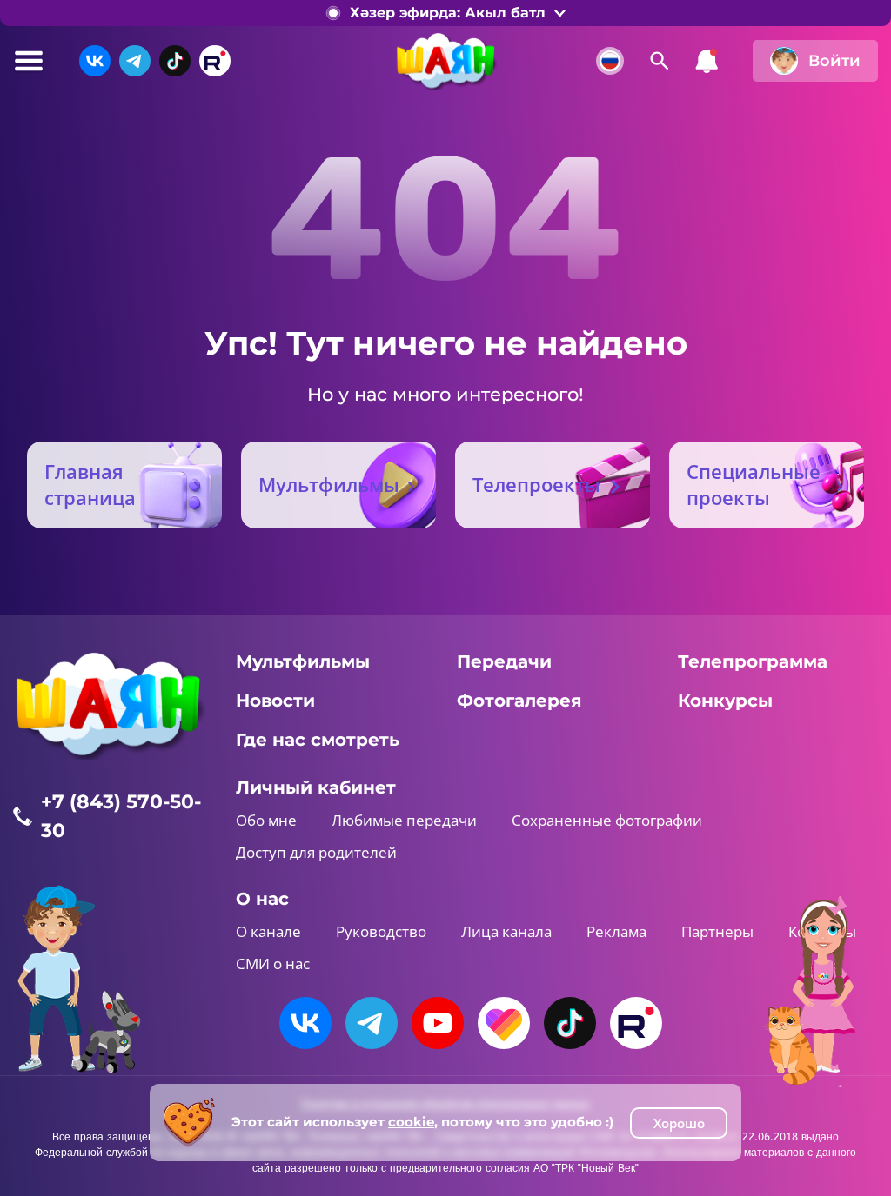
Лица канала (506, 931)
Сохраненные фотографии (607, 820)
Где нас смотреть (317, 739)
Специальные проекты (754, 484)
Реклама (616, 931)
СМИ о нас (273, 963)
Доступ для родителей (316, 852)
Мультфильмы (328, 484)
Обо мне (266, 820)
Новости (275, 700)
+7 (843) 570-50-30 (121, 816)
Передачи (504, 661)
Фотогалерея (519, 700)
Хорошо (679, 1123)
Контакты (822, 931)
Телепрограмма (752, 661)
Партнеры (717, 931)
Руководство (381, 931)
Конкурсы (725, 700)
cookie (411, 1121)
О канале (268, 931)
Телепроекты (536, 484)
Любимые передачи (404, 820)
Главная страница (90, 484)
